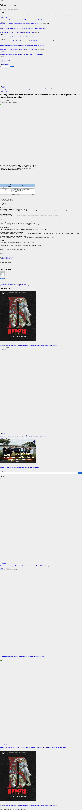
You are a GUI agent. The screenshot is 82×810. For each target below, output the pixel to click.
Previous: (14, 284)
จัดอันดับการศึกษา (5, 64)
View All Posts (8, 283)
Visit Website (3, 283)
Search (1, 471)
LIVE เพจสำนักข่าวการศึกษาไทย (6, 68)
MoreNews (17, 809)
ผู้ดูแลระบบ (2, 100)
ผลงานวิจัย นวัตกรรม (6, 63)
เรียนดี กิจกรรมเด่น (6, 60)
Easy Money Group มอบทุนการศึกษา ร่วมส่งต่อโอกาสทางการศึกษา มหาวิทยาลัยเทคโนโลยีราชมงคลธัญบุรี (24, 565)
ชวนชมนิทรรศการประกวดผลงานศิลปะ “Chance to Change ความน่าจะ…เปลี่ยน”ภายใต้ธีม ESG (18, 40)
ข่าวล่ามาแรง (5, 17)
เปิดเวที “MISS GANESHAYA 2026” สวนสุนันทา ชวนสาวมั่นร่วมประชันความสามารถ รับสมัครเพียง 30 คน (20, 23)
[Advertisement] (41, 77)
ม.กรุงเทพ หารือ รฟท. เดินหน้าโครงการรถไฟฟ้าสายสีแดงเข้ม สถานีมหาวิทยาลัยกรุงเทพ (17, 32)
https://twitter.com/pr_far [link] (6, 258)
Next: (16, 285)
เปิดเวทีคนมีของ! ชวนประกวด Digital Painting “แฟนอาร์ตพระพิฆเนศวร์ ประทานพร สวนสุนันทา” (19, 49)
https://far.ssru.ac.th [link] (8, 257)
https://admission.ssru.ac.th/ (11, 202)
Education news (8, 5)
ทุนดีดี (3, 61)
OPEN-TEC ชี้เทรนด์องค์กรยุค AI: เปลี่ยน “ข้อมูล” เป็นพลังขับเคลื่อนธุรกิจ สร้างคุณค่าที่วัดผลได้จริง (22, 656)
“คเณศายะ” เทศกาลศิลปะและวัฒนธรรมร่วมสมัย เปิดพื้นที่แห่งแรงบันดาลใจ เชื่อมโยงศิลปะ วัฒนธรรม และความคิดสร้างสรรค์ (24, 15)
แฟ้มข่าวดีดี (4, 563)
